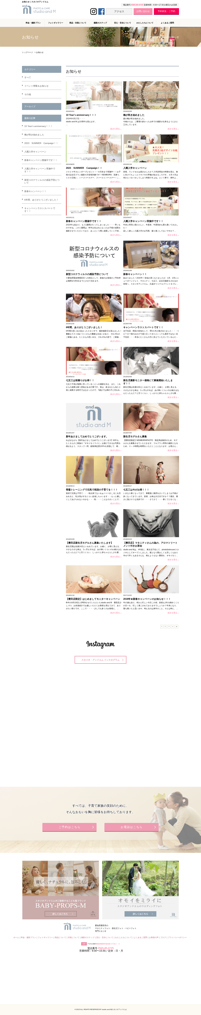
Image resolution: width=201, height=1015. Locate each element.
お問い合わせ (143, 11)
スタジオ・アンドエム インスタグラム (100, 660)
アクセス (119, 11)
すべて (27, 77)
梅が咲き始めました (34, 134)
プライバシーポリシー (177, 937)
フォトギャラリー (45, 937)
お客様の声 (153, 937)
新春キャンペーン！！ (35, 191)
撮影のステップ (100, 23)
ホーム (16, 937)
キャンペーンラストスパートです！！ (39, 209)
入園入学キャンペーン (35, 151)
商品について (60, 937)
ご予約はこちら (70, 827)
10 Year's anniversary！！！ (38, 126)
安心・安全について (122, 23)
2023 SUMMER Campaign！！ (41, 143)
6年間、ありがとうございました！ (41, 200)
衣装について (73, 937)
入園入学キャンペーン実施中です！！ (39, 170)
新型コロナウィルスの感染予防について (42, 181)
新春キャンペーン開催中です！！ (40, 160)
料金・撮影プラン (28, 937)
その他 (27, 94)
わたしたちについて (144, 23)
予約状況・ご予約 (166, 11)
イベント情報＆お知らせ (36, 86)
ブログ (163, 937)
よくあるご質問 (167, 23)
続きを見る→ (116, 129)
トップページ (27, 52)
